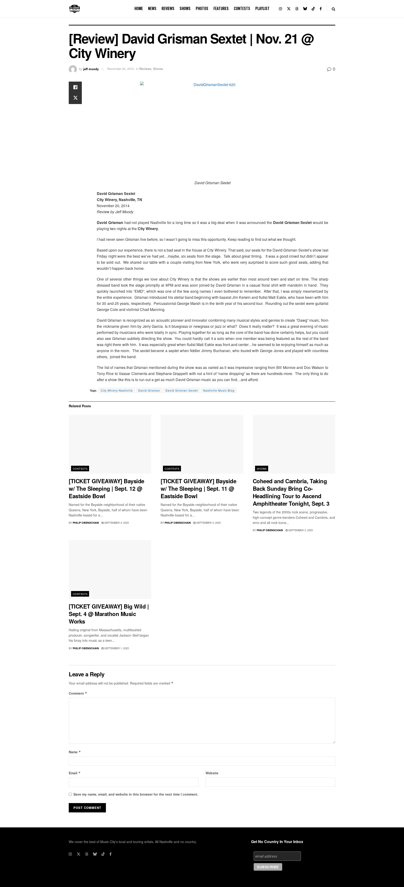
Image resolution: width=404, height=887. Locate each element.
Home (138, 8)
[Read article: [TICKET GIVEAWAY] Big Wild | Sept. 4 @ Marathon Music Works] (110, 569)
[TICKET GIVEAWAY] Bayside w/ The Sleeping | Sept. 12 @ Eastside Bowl (106, 488)
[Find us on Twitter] (289, 9)
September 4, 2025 (116, 522)
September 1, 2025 (116, 648)
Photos (202, 8)
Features (221, 8)
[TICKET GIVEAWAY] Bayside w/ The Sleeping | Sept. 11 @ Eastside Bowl (198, 488)
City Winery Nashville (117, 390)
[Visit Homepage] (74, 9)
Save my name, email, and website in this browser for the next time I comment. (135, 794)
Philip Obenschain (86, 522)
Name (75, 752)
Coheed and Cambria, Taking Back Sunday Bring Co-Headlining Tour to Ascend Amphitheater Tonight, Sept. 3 (291, 492)
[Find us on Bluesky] (305, 9)
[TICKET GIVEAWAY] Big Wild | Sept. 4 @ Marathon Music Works (109, 613)
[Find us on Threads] (297, 9)
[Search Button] (333, 9)
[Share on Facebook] (75, 87)
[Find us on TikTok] (313, 9)
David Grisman (149, 390)
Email (75, 773)
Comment (78, 693)
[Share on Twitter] (75, 98)
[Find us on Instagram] (280, 9)
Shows (185, 8)
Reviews (168, 8)
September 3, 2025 (300, 530)
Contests (242, 8)
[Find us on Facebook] (321, 9)
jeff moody (91, 68)
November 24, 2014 (120, 68)
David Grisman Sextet (182, 390)
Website (212, 773)
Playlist (262, 8)
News (152, 8)
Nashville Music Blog (218, 390)
